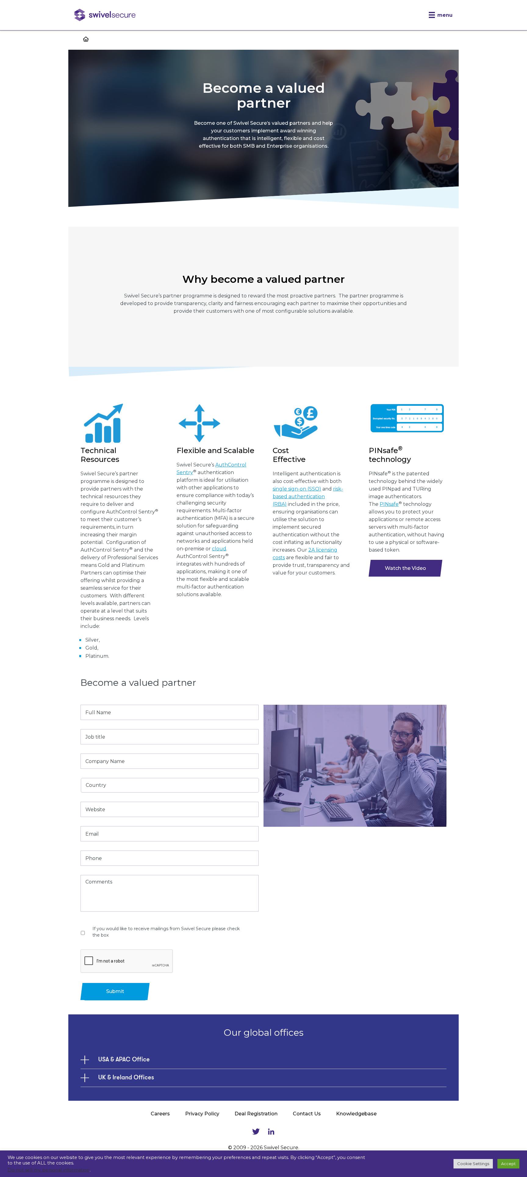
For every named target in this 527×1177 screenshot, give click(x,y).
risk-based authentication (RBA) (308, 496)
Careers (160, 1114)
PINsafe (389, 504)
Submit (115, 991)
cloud (219, 549)
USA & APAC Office (124, 1060)
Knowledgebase (356, 1114)
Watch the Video (405, 568)
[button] (441, 15)
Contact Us (307, 1114)
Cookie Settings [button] (473, 1163)
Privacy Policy (202, 1114)
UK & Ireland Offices (126, 1078)
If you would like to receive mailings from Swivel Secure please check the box (166, 932)
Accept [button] (508, 1163)
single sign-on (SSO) (297, 489)
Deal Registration (256, 1114)
